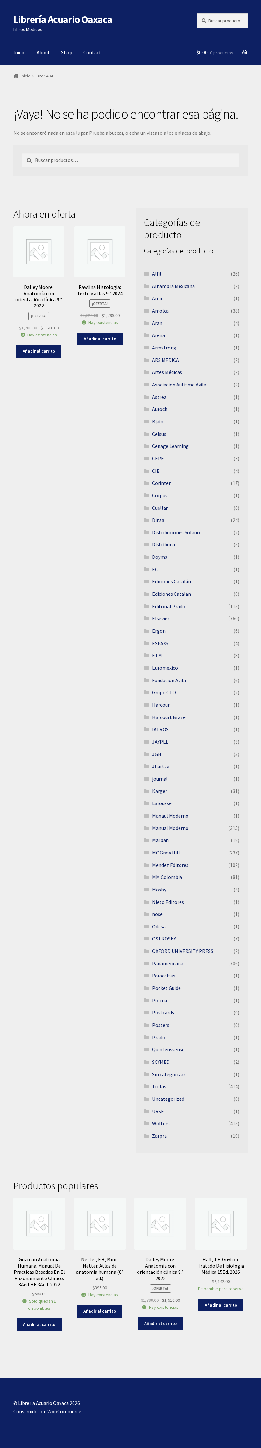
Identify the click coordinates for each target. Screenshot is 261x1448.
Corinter (161, 483)
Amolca (160, 310)
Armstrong (164, 347)
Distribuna (163, 544)
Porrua (159, 1000)
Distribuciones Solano (176, 532)
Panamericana (167, 963)
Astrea (159, 397)
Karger (159, 791)
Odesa (159, 926)
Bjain (157, 421)
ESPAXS (160, 643)
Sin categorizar (168, 1074)
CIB (156, 471)
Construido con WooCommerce (47, 1411)
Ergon (159, 631)
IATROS (160, 729)
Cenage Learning (170, 446)
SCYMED (161, 1062)
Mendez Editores (170, 865)
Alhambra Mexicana (173, 286)
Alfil (156, 273)
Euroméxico (165, 668)
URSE (158, 1111)
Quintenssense (168, 1049)
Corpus (159, 495)
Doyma (159, 557)
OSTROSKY (164, 938)
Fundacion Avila (169, 680)
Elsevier (160, 618)
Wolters (161, 1123)
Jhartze (160, 766)
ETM (157, 655)
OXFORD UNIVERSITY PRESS (182, 951)
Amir (157, 298)
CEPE (158, 458)
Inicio (19, 52)
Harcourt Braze (169, 717)
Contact (92, 52)
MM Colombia (167, 877)
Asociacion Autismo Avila (179, 384)
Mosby (159, 889)
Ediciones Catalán (171, 581)
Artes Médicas (167, 372)
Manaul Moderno (170, 815)
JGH (156, 754)
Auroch (159, 409)
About (43, 52)
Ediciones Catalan (171, 594)
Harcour (161, 705)
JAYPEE (160, 741)
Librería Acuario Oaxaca (62, 19)
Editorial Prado (168, 606)
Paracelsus (163, 975)
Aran (157, 323)
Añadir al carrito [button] (39, 351)
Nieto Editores (168, 902)
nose (157, 914)
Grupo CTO (164, 692)
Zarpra (159, 1136)
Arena (158, 335)
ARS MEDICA (165, 360)
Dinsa (158, 520)
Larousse (162, 803)
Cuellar (160, 508)
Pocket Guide (166, 988)
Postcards (163, 1012)
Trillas (159, 1086)
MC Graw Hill (166, 852)
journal (160, 778)
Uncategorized (168, 1099)
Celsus (159, 434)
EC (155, 569)
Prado (158, 1037)
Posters (160, 1025)
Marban (160, 840)
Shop (66, 52)
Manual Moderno (170, 828)
